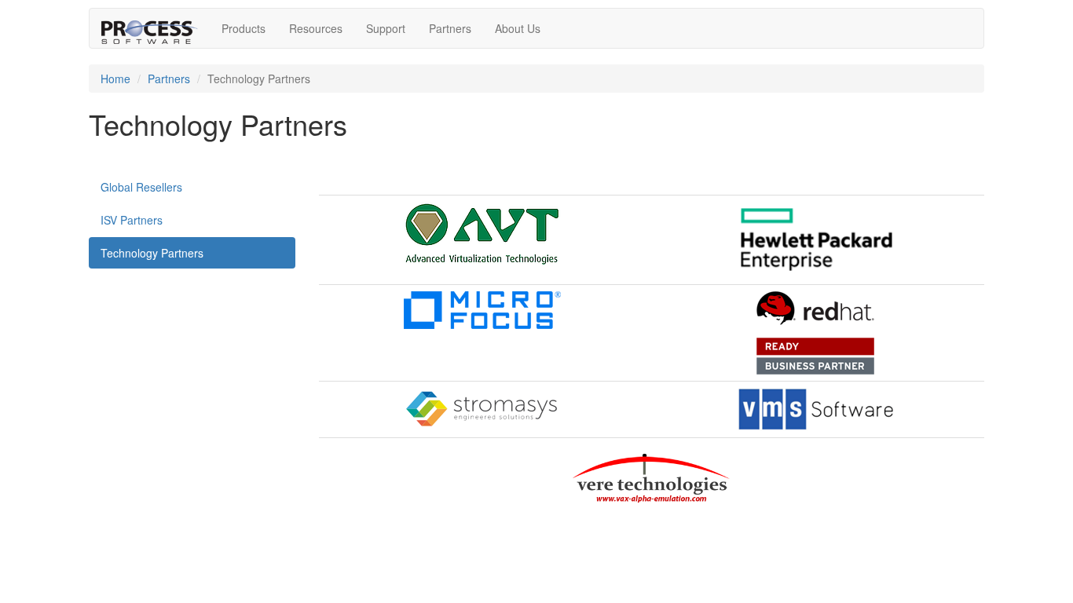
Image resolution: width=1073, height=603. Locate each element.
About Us (517, 28)
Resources (315, 28)
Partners (450, 28)
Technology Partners (152, 253)
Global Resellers (141, 187)
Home (115, 78)
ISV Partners (132, 220)
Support (385, 28)
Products (244, 28)
